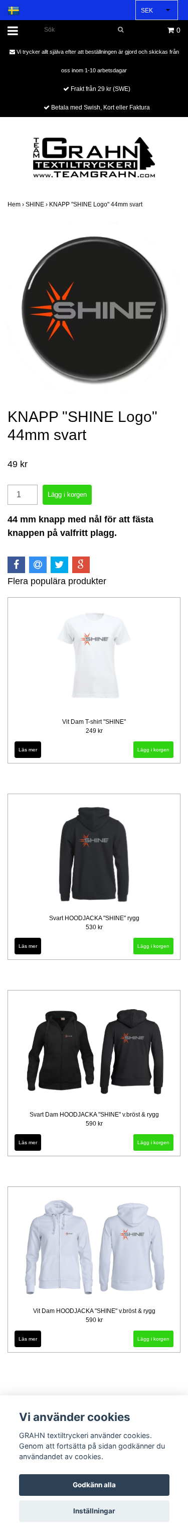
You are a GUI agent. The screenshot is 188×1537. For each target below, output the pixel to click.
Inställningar (94, 1511)
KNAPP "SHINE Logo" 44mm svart (96, 204)
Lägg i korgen (153, 749)
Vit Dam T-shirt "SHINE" (94, 721)
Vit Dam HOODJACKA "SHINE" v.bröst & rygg (94, 1310)
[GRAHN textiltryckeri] (93, 156)
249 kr (94, 730)
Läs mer (28, 749)
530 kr (94, 927)
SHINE (37, 204)
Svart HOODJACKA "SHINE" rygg (94, 918)
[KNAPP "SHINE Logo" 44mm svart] (94, 308)
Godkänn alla (94, 1485)
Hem (17, 204)
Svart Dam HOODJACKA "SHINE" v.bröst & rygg (94, 1114)
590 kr (94, 1123)
